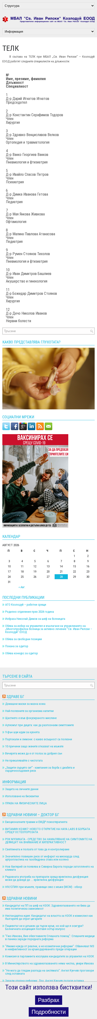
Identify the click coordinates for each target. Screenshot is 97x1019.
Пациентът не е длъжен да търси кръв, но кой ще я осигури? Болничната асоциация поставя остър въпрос (44, 927)
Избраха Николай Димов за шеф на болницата (35, 619)
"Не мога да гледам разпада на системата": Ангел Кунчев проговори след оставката (49, 972)
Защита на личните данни (21, 789)
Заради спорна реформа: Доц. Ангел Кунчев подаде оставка (44, 980)
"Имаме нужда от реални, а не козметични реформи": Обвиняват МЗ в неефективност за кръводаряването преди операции (49, 947)
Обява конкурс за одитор (21, 653)
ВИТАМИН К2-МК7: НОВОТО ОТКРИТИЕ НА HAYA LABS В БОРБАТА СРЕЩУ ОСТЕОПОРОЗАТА (47, 830)
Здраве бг (15, 696)
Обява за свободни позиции (23, 639)
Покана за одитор (16, 646)
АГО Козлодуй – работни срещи (25, 604)
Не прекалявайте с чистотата (24, 760)
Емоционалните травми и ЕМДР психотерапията (36, 822)
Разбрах (48, 1000)
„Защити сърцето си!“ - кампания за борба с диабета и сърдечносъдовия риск (40, 769)
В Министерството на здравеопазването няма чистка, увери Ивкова (49, 963)
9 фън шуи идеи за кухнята (22, 732)
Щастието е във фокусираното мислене (31, 718)
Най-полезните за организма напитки (29, 711)
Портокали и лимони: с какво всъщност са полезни (38, 739)
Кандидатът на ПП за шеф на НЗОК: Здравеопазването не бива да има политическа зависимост (47, 907)
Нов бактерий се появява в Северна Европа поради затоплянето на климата (49, 868)
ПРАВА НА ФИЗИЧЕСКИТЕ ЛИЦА (26, 803)
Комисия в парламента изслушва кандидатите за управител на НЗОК (49, 956)
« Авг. (22, 587)
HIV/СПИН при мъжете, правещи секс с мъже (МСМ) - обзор (43, 887)
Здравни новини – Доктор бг (33, 815)
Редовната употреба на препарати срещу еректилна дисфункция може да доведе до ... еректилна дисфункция (46, 878)
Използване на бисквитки (22, 796)
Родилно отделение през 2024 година (29, 611)
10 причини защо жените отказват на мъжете (34, 746)
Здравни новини (22, 898)
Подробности (49, 1012)
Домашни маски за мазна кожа (25, 704)
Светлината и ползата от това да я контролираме (37, 849)
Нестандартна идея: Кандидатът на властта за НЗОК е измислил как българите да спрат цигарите (49, 917)
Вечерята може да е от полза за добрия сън (33, 753)
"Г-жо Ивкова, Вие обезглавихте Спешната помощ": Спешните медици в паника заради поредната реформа (50, 937)
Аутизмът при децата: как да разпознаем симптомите (39, 725)
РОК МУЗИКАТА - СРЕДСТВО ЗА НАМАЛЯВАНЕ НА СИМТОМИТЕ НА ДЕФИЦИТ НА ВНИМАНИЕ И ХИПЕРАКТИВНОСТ (48, 840)
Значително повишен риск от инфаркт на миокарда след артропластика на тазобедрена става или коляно (42, 858)
